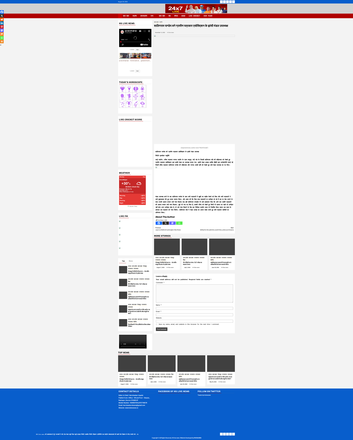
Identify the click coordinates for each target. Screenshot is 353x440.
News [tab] (131, 261)
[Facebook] (159, 223)
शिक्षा (184, 260)
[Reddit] (2, 19)
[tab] (136, 260)
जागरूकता (163, 260)
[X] (165, 223)
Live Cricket (194, 16)
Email (158, 311)
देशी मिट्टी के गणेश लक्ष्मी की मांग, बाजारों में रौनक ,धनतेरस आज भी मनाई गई (216, 229)
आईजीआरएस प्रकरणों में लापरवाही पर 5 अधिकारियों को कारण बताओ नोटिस (221, 263)
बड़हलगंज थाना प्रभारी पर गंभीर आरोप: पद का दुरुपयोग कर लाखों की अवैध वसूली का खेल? (139, 311)
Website (159, 318)
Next (137, 49)
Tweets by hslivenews (204, 395)
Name (159, 305)
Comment (160, 282)
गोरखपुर (172, 257)
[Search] (233, 16)
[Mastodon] (172, 223)
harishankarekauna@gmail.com (134, 405)
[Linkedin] (2, 23)
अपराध (157, 257)
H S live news (170, 32)
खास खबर (126, 16)
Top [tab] (123, 261)
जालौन (160, 22)
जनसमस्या (157, 260)
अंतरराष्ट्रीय (143, 16)
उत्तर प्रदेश (161, 257)
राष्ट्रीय (135, 16)
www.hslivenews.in (131, 408)
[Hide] (0, 45)
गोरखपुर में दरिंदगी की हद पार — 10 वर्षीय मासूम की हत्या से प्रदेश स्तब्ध (165, 263)
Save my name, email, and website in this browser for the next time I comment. (189, 324)
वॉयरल (176, 16)
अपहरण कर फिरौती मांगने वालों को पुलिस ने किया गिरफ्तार (168, 229)
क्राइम (183, 16)
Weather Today (133, 206)
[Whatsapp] (179, 223)
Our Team (208, 16)
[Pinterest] (2, 27)
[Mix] (2, 34)
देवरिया (212, 260)
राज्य (152, 16)
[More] (2, 41)
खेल (170, 16)
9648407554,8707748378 (138, 403)
